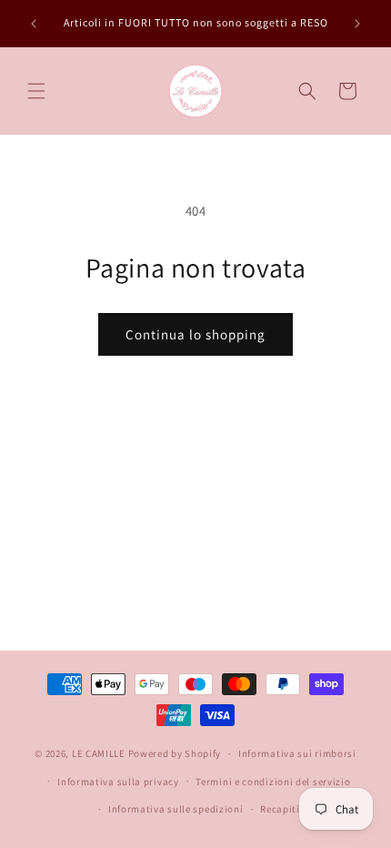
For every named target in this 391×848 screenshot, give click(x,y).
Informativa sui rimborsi (297, 753)
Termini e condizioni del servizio (273, 781)
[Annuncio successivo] (357, 24)
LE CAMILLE (98, 753)
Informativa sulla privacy (118, 781)
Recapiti (280, 809)
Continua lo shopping (195, 334)
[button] (36, 91)
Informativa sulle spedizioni (176, 809)
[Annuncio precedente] (34, 24)
